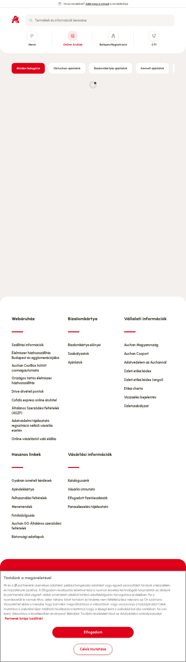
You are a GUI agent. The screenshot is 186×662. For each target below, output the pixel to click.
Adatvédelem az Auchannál (145, 362)
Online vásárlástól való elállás (34, 439)
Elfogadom (93, 632)
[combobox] (99, 20)
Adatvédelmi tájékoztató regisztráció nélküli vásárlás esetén (32, 426)
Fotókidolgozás (23, 516)
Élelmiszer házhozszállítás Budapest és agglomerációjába (35, 355)
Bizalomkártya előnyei (84, 345)
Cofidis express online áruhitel (34, 400)
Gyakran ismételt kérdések (32, 481)
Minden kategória (28, 68)
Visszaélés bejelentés (140, 397)
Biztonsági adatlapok (28, 537)
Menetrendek (22, 507)
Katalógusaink (78, 481)
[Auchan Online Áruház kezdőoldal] (15, 19)
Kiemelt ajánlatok (152, 68)
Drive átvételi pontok (28, 391)
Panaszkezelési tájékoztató (88, 507)
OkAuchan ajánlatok (67, 68)
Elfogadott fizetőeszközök (88, 498)
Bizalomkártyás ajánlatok (110, 68)
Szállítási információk (28, 345)
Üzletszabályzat (136, 406)
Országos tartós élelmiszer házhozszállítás (32, 380)
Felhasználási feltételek (29, 498)
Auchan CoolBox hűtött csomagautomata (29, 368)
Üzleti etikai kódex (137, 371)
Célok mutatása (93, 649)
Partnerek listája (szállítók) (24, 618)
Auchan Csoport (136, 354)
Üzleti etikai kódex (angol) (143, 380)
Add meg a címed (97, 4)
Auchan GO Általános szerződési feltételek (36, 526)
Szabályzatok (78, 354)
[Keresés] (31, 20)
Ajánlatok (75, 362)
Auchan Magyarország (141, 345)
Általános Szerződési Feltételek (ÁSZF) (35, 410)
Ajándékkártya (23, 489)
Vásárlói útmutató (81, 489)
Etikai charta (133, 389)
